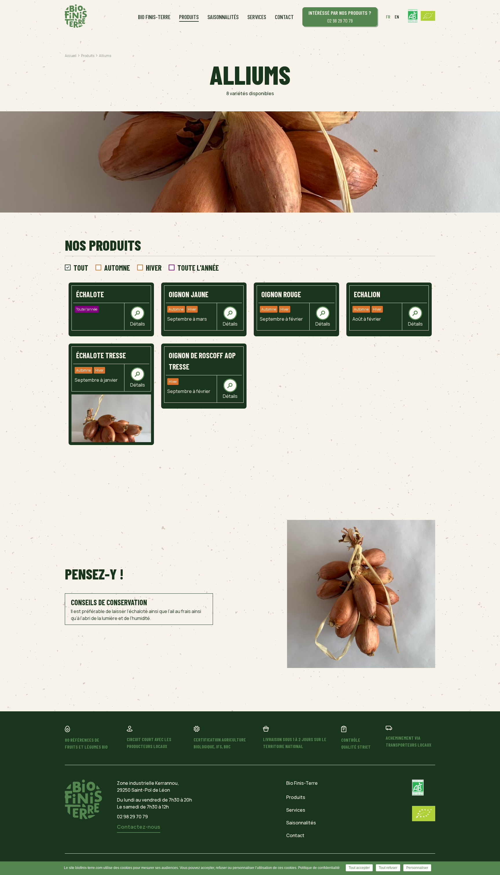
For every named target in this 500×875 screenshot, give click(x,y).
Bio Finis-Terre (154, 16)
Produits (189, 16)
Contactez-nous (138, 826)
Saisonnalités (223, 16)
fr (388, 16)
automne (117, 267)
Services (256, 16)
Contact (284, 16)
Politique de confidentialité (319, 868)
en (397, 16)
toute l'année (198, 267)
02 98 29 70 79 (339, 17)
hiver (153, 267)
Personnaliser (417, 868)
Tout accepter (359, 868)
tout (80, 267)
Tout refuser (388, 868)
